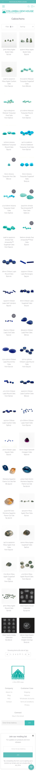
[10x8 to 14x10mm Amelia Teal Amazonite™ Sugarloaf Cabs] (9, 227)
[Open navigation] (4, 6)
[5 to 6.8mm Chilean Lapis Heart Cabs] (26, 410)
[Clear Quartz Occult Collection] (26, 596)
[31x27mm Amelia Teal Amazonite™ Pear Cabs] (26, 196)
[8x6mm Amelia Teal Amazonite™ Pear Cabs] (26, 227)
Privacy (27, 705)
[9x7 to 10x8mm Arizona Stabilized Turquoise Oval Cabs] (26, 132)
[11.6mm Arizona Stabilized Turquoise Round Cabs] (9, 132)
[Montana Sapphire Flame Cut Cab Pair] (9, 469)
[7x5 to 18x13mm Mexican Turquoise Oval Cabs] (9, 101)
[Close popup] (33, 735)
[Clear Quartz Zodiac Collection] (9, 625)
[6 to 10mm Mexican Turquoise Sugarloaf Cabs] (26, 69)
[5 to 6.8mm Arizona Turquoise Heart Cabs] (9, 196)
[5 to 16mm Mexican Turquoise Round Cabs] (26, 101)
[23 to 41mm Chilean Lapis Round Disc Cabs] (9, 349)
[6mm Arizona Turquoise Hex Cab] (9, 164)
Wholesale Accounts (27, 698)
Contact (9, 702)
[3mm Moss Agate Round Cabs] (9, 596)
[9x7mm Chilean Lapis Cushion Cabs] (9, 410)
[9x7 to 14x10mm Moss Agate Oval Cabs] (9, 532)
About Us (9, 692)
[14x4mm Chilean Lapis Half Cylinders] (9, 291)
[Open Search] (29, 6)
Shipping (27, 692)
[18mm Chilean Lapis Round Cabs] (9, 262)
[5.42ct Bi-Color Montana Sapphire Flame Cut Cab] (9, 501)
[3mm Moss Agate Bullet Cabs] (9, 40)
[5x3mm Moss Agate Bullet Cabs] (26, 40)
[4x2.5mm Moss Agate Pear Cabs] (26, 501)
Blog (9, 695)
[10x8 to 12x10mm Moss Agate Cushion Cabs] (9, 69)
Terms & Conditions (27, 702)
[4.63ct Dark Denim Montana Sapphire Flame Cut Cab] (26, 469)
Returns (27, 695)
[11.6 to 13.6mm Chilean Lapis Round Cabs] (26, 349)
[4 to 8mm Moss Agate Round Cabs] (26, 564)
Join (29, 723)
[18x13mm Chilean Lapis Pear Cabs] (26, 320)
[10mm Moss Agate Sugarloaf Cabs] (26, 532)
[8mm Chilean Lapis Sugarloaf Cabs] (26, 291)
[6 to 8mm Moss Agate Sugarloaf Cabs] (9, 564)
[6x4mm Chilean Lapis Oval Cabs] (9, 320)
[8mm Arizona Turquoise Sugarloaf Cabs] (26, 164)
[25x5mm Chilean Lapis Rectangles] (26, 262)
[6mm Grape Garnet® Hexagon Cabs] (26, 440)
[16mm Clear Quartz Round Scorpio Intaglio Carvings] (26, 625)
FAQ (9, 698)
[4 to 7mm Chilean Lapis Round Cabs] (9, 381)
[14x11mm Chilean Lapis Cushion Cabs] (26, 381)
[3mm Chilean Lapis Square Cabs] (9, 440)
